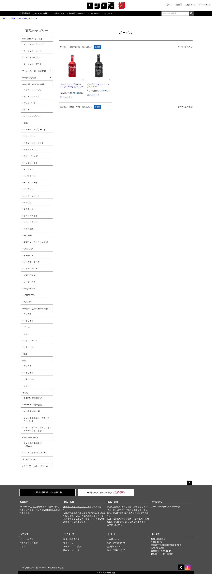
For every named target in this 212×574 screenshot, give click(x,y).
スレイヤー (29, 169)
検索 (191, 14)
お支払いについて (115, 546)
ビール (27, 327)
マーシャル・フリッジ (34, 44)
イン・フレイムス (32, 96)
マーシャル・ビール (33, 51)
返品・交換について (116, 550)
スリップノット (31, 163)
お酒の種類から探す (28, 543)
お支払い (24, 502)
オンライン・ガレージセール (35, 466)
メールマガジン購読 (72, 546)
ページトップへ (189, 483)
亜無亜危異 (29, 229)
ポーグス (28, 202)
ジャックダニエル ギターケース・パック (38, 419)
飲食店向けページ (77, 13)
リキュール (29, 347)
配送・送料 (69, 502)
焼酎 (26, 354)
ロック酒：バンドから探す (18, 18)
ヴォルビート (30, 103)
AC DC (27, 110)
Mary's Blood (29, 288)
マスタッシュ (30, 209)
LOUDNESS (29, 295)
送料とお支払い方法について (76, 506)
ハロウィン (29, 189)
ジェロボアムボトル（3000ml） (33, 444)
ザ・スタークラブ (32, 262)
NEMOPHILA (29, 275)
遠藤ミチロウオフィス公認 (36, 242)
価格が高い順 (87, 47)
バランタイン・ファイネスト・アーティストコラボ (38, 429)
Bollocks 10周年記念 (33, 405)
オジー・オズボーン (33, 116)
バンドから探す (42, 13)
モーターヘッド (31, 216)
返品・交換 (113, 502)
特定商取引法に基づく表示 (34, 567)
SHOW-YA (28, 255)
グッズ (22, 546)
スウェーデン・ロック (34, 143)
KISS (26, 123)
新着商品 (26, 13)
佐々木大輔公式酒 (32, 411)
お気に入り (59, 13)
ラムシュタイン (31, 222)
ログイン (168, 5)
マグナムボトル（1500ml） (36, 452)
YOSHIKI (28, 302)
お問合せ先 (157, 502)
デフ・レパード (31, 182)
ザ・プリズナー (31, 282)
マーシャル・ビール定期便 (34, 71)
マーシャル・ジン (32, 57)
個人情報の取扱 (56, 567)
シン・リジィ (30, 136)
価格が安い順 (74, 47)
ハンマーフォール (32, 196)
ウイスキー (29, 314)
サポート (112, 534)
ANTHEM (28, 235)
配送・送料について (116, 543)
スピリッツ (29, 320)
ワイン (27, 334)
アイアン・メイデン (33, 90)
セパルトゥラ (30, 176)
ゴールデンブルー (30, 459)
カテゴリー (25, 534)
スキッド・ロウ (31, 149)
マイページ (95, 13)
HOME (3, 18)
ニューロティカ (31, 268)
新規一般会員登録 (71, 539)
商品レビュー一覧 (71, 550)
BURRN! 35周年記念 (33, 398)
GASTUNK (28, 249)
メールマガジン (205, 5)
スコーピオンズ (31, 156)
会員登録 (178, 5)
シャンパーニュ (31, 340)
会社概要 (156, 534)
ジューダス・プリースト (35, 129)
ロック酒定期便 (29, 77)
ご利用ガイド (190, 5)
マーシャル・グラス (33, 64)
